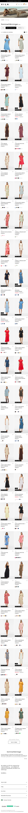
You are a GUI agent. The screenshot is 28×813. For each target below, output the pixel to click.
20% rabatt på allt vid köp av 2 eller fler (14, 1)
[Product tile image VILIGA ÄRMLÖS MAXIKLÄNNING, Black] (7, 482)
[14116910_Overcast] (3, 616)
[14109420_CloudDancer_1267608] (15, 499)
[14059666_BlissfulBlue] (1, 60)
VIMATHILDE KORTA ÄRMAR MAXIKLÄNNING (6, 348)
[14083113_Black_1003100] (15, 412)
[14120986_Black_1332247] (1, 499)
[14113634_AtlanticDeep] (18, 587)
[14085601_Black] (3, 207)
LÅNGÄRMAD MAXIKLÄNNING (18, 85)
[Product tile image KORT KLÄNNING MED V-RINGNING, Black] (21, 511)
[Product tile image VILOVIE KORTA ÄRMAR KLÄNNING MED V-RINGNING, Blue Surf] (7, 102)
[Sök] (19, 4)
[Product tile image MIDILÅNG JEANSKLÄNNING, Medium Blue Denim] (21, 278)
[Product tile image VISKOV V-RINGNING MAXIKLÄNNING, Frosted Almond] (7, 687)
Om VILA (3, 791)
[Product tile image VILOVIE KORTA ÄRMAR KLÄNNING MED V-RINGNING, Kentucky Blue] (21, 190)
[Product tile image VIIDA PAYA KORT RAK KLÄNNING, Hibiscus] (21, 540)
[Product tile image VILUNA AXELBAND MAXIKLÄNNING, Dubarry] (7, 248)
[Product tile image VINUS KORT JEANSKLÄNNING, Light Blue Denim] (7, 394)
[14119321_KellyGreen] (20, 733)
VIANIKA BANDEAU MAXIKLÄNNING (5, 582)
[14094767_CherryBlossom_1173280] (17, 89)
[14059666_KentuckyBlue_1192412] (15, 207)
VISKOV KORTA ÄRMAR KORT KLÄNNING (20, 348)
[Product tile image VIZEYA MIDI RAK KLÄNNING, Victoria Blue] (7, 540)
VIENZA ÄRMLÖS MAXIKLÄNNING (18, 670)
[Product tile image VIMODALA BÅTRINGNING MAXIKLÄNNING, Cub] (21, 570)
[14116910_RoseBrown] (1, 616)
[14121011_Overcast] (17, 353)
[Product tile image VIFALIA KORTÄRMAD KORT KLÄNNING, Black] (21, 394)
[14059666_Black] (4, 60)
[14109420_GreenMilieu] (4, 266)
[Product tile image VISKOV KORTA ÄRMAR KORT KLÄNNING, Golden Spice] (7, 716)
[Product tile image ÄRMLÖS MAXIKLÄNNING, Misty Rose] (7, 220)
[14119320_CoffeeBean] (4, 704)
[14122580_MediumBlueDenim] (15, 441)
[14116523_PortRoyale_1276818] (15, 148)
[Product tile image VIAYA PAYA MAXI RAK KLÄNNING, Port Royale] (21, 131)
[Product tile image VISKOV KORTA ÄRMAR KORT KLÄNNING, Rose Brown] (7, 628)
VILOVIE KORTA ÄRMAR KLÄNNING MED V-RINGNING (6, 56)
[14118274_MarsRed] (1, 352)
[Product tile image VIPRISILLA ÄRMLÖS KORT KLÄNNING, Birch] (21, 248)
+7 (7, 265)
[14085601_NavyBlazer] (4, 207)
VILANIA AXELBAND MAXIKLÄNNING (5, 436)
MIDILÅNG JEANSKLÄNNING (18, 291)
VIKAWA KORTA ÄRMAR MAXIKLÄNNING (6, 524)
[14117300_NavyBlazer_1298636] (20, 557)
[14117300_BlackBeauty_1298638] (18, 557)
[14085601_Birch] (6, 207)
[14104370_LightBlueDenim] (17, 295)
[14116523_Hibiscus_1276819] (18, 148)
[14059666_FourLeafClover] (3, 60)
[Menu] (26, 4)
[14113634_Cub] (15, 587)
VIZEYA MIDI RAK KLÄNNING (4, 553)
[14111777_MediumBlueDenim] (15, 323)
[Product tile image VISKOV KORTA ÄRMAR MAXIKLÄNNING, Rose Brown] (7, 598)
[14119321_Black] (17, 733)
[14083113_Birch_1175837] (17, 412)
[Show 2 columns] (24, 32)
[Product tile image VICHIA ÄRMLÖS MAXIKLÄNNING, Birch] (7, 161)
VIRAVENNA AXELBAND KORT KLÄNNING (6, 203)
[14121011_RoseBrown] (1, 645)
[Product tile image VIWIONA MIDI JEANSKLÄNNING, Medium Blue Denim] (21, 424)
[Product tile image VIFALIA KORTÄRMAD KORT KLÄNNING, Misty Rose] (21, 628)
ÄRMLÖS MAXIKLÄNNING (6, 232)
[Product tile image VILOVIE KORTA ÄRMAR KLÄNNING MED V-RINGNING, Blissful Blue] (7, 43)
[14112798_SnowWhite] (15, 674)
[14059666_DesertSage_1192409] (15, 60)
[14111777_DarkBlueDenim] (17, 323)
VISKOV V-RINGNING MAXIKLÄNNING (5, 700)
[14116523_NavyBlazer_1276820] (20, 148)
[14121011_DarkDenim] (18, 353)
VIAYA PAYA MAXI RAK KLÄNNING (19, 144)
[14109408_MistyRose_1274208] (1, 235)
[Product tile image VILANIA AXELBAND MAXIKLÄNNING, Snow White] (7, 424)
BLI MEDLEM (3, 772)
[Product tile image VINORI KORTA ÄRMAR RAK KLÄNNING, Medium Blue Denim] (21, 307)
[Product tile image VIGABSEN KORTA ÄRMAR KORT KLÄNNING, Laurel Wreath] (21, 716)
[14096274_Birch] (17, 236)
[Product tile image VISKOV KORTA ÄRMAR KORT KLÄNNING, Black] (21, 335)
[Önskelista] (21, 4)
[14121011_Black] (15, 353)
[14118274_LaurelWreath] (6, 352)
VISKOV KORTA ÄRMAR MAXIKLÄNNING (5, 611)
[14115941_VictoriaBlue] (17, 119)
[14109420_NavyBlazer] (6, 266)
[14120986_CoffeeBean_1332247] (4, 499)
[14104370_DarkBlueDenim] (18, 295)
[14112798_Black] (17, 674)
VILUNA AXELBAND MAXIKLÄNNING (5, 261)
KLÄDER (2, 19)
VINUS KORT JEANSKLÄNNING (4, 407)
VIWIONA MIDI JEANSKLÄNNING (18, 436)
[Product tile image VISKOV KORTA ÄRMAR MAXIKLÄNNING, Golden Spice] (21, 687)
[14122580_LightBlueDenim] (17, 441)
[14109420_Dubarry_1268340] (1, 266)
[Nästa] (1, 44)
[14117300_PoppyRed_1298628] (6, 675)
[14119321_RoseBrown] (18, 733)
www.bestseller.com (20, 811)
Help (2, 786)
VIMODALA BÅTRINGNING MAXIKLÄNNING (18, 583)
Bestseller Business (6, 795)
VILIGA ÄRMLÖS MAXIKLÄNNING (4, 495)
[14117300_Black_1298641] (17, 557)
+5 (21, 557)
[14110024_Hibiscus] (3, 528)
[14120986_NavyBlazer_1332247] (3, 499)
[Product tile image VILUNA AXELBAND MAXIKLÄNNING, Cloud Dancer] (21, 482)
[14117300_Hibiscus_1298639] (15, 557)
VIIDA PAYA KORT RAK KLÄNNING (19, 553)
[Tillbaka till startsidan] (5, 4)
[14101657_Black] (4, 295)
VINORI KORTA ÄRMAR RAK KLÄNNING (19, 319)
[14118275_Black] (20, 382)
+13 (21, 148)
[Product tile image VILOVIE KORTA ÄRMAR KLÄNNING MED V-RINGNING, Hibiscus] (21, 161)
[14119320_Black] (3, 704)
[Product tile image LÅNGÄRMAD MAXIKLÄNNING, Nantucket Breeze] (21, 72)
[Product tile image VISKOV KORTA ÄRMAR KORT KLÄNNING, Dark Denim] (7, 365)
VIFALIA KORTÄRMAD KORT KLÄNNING (19, 407)
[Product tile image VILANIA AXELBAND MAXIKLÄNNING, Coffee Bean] (21, 453)
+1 (21, 352)
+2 (21, 411)
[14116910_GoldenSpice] (4, 616)
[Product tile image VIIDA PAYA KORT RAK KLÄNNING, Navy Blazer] (7, 657)
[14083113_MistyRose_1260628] (20, 412)
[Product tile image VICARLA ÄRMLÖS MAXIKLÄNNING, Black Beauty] (21, 102)
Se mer (25, 758)
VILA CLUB (3, 782)
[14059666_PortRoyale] (1, 90)
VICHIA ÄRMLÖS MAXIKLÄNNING (4, 173)
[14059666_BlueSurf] (1, 119)
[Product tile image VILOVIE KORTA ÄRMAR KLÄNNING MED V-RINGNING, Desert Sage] (21, 43)
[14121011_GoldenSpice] (20, 353)
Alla (3, 27)
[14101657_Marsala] (3, 295)
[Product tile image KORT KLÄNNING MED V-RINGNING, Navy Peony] (7, 278)
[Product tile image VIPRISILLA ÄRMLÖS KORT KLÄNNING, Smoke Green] (21, 220)
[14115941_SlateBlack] (15, 119)
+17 (7, 60)
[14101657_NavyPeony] (1, 295)
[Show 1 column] (26, 32)
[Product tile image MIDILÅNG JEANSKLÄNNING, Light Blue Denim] (7, 307)
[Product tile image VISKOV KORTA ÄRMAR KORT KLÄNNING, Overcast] (7, 453)
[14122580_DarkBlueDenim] (18, 441)
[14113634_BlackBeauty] (17, 587)
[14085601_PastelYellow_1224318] (1, 207)
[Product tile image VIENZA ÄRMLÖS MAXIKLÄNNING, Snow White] (21, 657)
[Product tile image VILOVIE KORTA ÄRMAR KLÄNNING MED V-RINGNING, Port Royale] (7, 72)
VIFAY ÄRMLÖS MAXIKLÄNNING (4, 144)
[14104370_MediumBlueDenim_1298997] (15, 295)
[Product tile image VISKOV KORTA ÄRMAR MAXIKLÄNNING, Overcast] (21, 598)
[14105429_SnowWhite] (1, 441)
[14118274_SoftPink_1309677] (3, 352)
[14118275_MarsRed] (15, 382)
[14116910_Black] (6, 616)
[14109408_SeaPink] (3, 235)
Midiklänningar (21, 27)
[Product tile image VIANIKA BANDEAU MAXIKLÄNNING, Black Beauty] (7, 570)
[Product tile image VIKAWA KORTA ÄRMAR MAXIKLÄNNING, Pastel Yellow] (7, 511)
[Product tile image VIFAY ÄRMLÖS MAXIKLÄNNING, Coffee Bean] (7, 131)
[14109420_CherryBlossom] (3, 266)
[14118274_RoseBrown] (4, 352)
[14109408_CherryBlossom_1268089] (4, 235)
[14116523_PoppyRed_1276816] (17, 148)
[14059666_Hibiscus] (15, 178)
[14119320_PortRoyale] (6, 704)
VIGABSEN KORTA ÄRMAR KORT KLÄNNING (20, 729)
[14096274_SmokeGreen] (15, 236)
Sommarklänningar (11, 27)
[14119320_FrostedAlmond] (1, 704)
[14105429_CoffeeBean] (3, 441)
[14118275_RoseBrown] (18, 382)
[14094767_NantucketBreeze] (15, 89)
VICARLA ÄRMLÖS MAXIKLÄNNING (18, 115)
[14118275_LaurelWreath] (17, 382)
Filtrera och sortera (7, 32)
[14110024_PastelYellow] (1, 528)
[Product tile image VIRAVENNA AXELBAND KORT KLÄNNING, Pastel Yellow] (7, 190)
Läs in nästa (14, 742)
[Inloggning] (16, 4)
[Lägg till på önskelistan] (13, 54)
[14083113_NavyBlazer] (18, 412)
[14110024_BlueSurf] (4, 528)
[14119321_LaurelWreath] (15, 733)
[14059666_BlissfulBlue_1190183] (6, 60)
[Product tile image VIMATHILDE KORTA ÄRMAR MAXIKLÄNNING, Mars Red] (7, 335)
